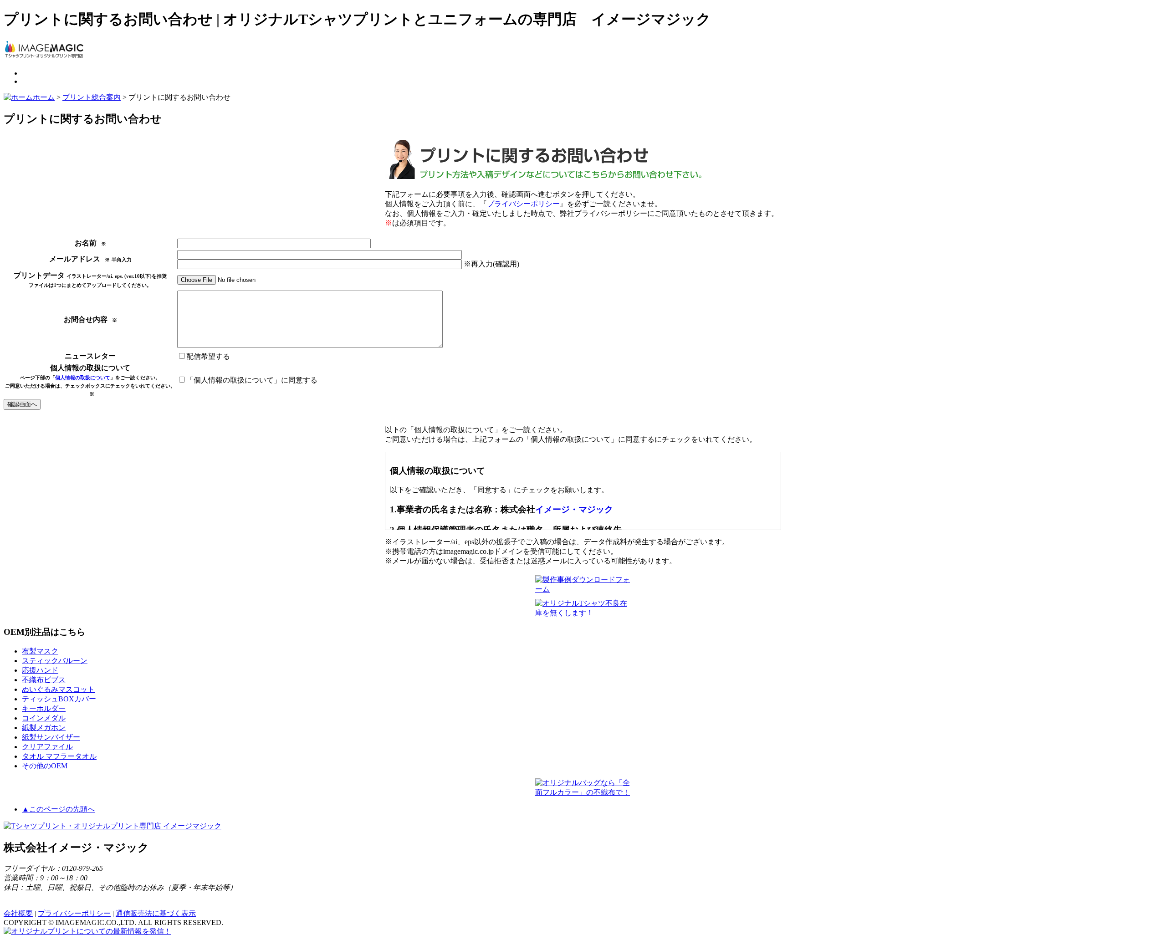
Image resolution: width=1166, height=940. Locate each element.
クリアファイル (47, 747)
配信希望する (208, 356)
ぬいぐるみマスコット (58, 689)
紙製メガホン (44, 727)
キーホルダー (44, 708)
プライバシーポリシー (523, 204)
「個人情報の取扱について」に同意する (251, 380)
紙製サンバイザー (51, 737)
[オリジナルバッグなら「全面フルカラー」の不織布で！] (583, 792)
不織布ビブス (44, 680)
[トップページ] (45, 57)
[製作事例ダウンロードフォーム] (583, 589)
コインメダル (44, 718)
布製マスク (40, 651)
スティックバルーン (54, 660)
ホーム (44, 97)
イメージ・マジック (574, 509)
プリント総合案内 (91, 97)
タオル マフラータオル (59, 756)
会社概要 (18, 913)
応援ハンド (40, 670)
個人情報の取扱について (82, 377)
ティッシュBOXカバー (59, 699)
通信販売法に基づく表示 (156, 913)
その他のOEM (44, 766)
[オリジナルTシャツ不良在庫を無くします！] (583, 613)
